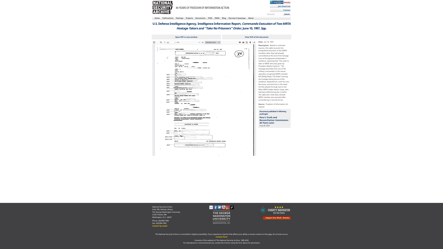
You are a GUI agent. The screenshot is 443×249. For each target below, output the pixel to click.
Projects (189, 18)
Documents (200, 18)
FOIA (210, 18)
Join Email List (284, 6)
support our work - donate (277, 217)
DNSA (217, 18)
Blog (224, 18)
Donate (287, 2)
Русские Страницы (237, 18)
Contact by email (159, 226)
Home (157, 18)
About (251, 18)
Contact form (221, 237)
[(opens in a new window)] (211, 208)
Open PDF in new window (186, 37)
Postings (179, 18)
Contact (286, 10)
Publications (167, 18)
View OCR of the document (256, 37)
